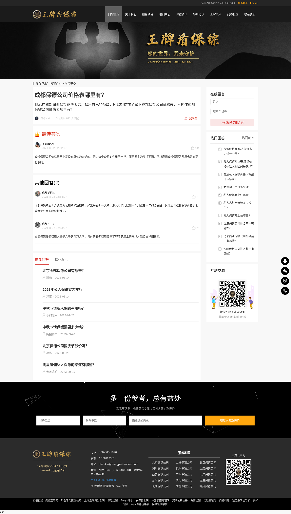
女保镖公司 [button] (142, 500)
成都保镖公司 (184, 486)
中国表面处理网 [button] (160, 500)
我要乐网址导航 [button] (241, 500)
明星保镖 (108, 485)
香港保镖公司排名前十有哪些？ (238, 226)
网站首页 (113, 14)
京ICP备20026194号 (103, 480)
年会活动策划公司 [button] (71, 500)
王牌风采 (215, 14)
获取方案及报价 (230, 420)
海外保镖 (96, 485)
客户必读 (198, 14)
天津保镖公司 (208, 474)
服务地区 (184, 453)
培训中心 (164, 14)
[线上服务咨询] (285, 261)
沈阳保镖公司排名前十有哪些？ (238, 251)
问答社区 (232, 14)
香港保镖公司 (208, 480)
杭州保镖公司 (184, 468)
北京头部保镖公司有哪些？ (64, 271)
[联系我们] (285, 281)
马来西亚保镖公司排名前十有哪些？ (238, 238)
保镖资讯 (181, 14)
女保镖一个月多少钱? (236, 187)
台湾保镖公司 (160, 480)
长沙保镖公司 (160, 486)
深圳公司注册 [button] (180, 500)
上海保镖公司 (184, 462)
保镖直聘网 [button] (51, 500)
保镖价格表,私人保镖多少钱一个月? (237, 151)
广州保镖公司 (184, 474)
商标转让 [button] (224, 500)
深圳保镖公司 (160, 468)
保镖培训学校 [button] (159, 504)
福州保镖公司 (208, 486)
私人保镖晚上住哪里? (236, 194)
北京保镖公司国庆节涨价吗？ (66, 346)
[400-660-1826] (285, 291)
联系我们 (249, 14)
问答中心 (70, 83)
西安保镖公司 (160, 474)
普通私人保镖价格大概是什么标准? (238, 177)
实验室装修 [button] (210, 500)
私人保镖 (121, 485)
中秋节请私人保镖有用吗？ (64, 308)
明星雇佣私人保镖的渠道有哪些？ (69, 365)
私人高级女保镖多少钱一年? (238, 205)
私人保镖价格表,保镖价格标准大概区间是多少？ (238, 164)
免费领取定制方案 (232, 122)
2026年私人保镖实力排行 (63, 289)
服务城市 (243, 3)
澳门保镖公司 (184, 480)
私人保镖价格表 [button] (140, 504)
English (254, 3)
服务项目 (147, 14)
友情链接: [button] (38, 500)
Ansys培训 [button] (127, 500)
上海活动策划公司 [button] (94, 500)
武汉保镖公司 (208, 462)
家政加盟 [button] (112, 500)
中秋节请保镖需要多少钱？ (64, 327)
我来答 (193, 118)
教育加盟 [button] (195, 500)
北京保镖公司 (160, 462)
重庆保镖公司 (208, 468)
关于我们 (130, 14)
